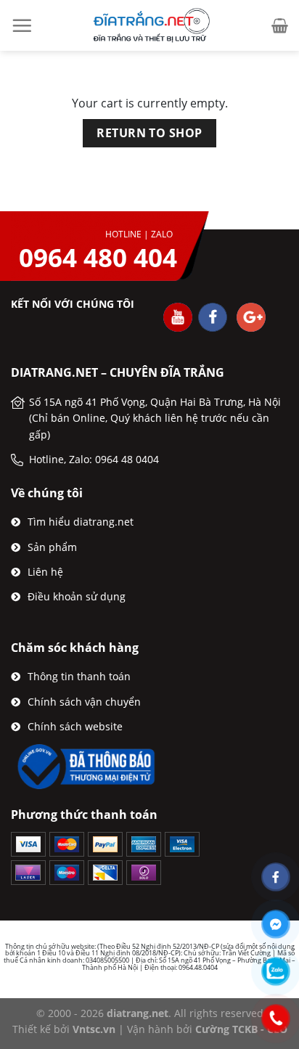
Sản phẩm (52, 547)
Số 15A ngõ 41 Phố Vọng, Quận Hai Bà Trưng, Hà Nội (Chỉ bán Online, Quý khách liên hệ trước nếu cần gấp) (155, 418)
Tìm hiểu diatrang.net (81, 521)
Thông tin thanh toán (79, 676)
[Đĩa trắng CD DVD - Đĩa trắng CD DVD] (149, 25)
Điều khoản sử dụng (77, 596)
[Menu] (22, 25)
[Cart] (279, 25)
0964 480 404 (98, 257)
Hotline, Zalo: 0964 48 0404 (94, 459)
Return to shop (149, 133)
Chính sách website (75, 726)
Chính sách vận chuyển (84, 702)
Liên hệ (45, 572)
